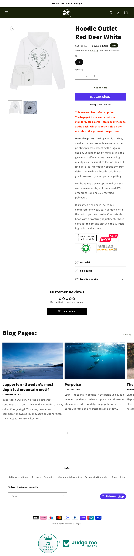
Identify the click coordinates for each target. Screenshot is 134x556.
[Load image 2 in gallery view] (30, 107)
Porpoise (73, 384)
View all (127, 334)
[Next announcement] (127, 3)
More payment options (100, 104)
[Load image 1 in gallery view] (15, 107)
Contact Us (49, 477)
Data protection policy (97, 477)
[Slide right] (74, 433)
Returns (36, 477)
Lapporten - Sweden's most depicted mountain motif (28, 387)
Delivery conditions (18, 477)
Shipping (94, 50)
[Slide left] (59, 433)
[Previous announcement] (6, 3)
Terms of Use (119, 477)
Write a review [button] (66, 311)
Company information (70, 477)
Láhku (62, 524)
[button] (6, 12)
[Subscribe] (63, 496)
